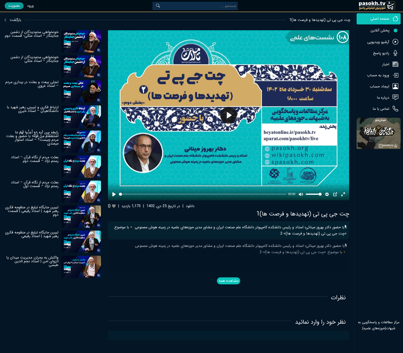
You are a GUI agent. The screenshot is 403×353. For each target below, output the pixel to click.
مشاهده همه (229, 281)
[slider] (202, 194)
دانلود (190, 206)
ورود (30, 6)
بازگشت (15, 20)
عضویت (14, 6)
